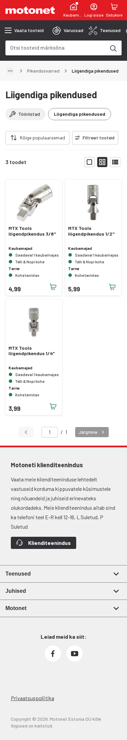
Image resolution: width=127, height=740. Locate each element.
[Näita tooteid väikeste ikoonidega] (102, 162)
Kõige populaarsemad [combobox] (42, 137)
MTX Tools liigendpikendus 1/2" (91, 231)
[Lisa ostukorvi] (53, 287)
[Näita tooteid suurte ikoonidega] (89, 162)
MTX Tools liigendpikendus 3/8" (32, 231)
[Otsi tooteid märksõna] (112, 48)
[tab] (68, 30)
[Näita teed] (10, 71)
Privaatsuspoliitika (32, 698)
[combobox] (55, 47)
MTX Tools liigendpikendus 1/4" (31, 350)
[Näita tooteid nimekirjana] (115, 162)
